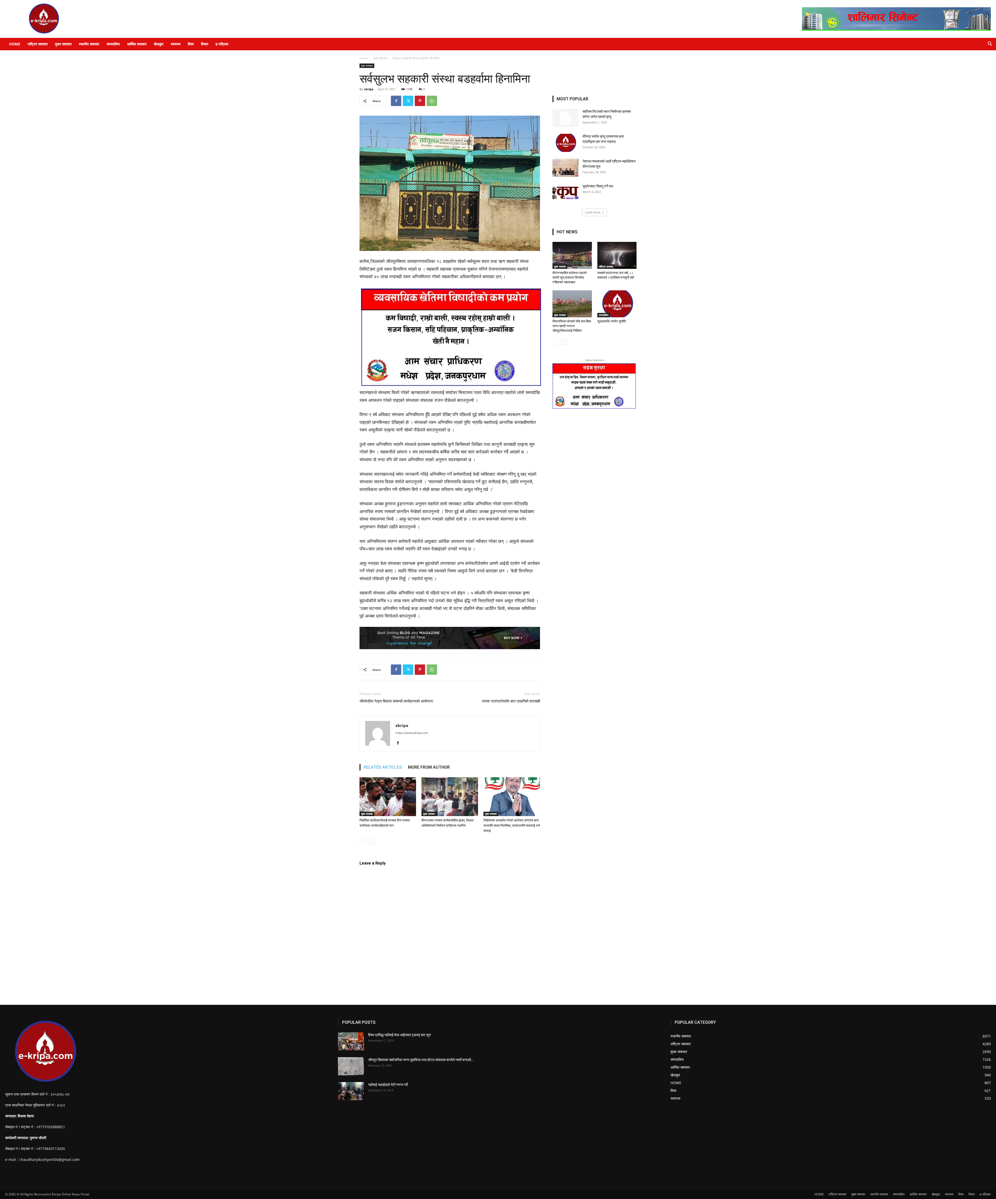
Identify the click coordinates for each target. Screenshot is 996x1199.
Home (363, 58)
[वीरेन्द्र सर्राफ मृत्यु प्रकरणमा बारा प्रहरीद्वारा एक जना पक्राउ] (565, 143)
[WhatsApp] (432, 101)
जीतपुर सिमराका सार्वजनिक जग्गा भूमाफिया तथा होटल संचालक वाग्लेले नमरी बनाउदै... (421, 1060)
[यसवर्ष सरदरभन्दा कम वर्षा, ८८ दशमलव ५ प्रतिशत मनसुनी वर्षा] (617, 255)
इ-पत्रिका (222, 43)
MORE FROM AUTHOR (429, 767)
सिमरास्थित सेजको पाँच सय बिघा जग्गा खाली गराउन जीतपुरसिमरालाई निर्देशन (571, 326)
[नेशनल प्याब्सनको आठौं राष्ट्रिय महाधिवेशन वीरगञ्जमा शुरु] (565, 168)
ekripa (369, 89)
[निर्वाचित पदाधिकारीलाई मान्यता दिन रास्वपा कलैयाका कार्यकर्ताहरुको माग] (387, 796)
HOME (14, 43)
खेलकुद (158, 43)
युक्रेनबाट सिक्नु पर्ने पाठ (598, 186)
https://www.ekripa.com (412, 733)
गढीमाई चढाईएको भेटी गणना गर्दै (388, 1085)
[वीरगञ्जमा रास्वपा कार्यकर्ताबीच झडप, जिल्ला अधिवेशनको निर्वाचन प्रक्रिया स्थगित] (449, 796)
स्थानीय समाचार (89, 43)
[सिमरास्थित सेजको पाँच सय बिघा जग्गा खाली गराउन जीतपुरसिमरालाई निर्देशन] (572, 303)
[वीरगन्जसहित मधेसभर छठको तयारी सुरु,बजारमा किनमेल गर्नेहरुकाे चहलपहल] (572, 255)
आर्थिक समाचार (137, 43)
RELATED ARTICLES (383, 767)
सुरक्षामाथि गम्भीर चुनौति (611, 321)
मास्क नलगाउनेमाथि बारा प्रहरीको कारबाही (511, 701)
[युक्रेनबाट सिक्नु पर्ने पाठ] (565, 191)
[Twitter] (408, 101)
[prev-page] (362, 841)
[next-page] (371, 841)
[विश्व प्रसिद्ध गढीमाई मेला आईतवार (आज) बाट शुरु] (351, 1041)
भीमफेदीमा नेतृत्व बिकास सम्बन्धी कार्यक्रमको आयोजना (396, 701)
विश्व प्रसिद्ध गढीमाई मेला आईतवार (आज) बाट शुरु (399, 1035)
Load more (592, 212)
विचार (204, 43)
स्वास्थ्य (176, 43)
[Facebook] (396, 101)
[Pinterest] (420, 101)
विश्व (191, 43)
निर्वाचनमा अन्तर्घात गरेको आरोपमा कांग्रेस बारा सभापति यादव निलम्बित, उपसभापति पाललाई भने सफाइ (511, 825)
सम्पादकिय (113, 43)
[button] (990, 44)
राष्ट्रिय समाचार (37, 43)
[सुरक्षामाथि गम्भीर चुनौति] (617, 303)
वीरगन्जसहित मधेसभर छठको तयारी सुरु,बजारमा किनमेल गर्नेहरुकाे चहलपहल (569, 277)
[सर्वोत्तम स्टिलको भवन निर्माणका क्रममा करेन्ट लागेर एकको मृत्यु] (565, 118)
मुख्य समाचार (63, 43)
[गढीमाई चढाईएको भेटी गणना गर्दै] (351, 1091)
